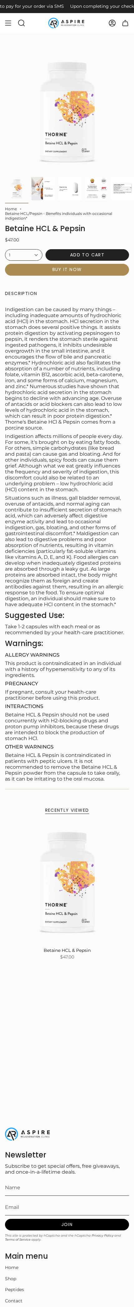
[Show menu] (8, 23)
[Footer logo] (28, 1134)
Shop (10, 1278)
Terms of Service (18, 1240)
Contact (13, 1301)
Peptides (14, 1289)
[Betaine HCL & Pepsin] (67, 882)
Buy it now (67, 269)
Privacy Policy (102, 1235)
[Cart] (125, 23)
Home (11, 209)
